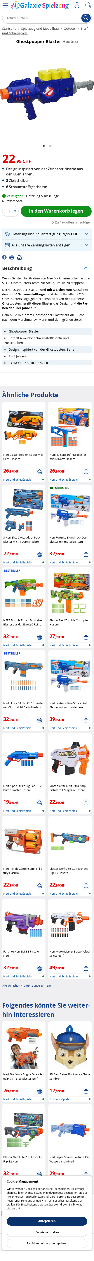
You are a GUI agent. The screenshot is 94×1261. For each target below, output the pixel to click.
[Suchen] (86, 18)
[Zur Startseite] (40, 6)
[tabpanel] (47, 94)
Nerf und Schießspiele (17, 480)
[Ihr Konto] (77, 5)
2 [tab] (50, 146)
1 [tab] (44, 146)
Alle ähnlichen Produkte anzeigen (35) (26, 985)
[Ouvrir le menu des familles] (5, 5)
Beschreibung (17, 268)
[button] (47, 234)
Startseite (9, 28)
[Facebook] (5, 257)
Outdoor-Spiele (59, 1099)
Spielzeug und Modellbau (40, 28)
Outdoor (70, 28)
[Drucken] (13, 257)
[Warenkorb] (88, 5)
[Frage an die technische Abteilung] (21, 257)
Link (18, 1208)
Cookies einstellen (47, 1232)
